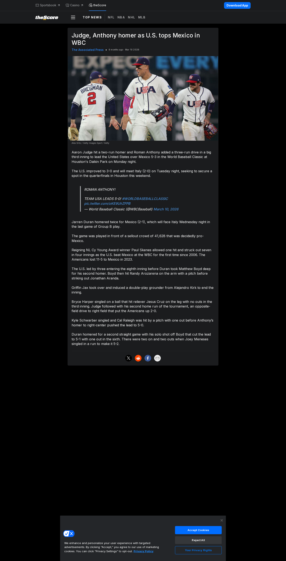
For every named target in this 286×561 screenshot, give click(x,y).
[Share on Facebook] (147, 358)
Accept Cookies (198, 530)
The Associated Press (88, 49)
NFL (111, 17)
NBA (121, 17)
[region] (143, 538)
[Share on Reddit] (138, 358)
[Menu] (73, 17)
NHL (131, 17)
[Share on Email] (157, 358)
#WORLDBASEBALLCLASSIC (145, 199)
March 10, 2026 (165, 209)
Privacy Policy (143, 551)
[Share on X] (128, 358)
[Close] (221, 520)
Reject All (198, 540)
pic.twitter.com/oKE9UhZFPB (107, 203)
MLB (142, 17)
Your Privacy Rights (198, 550)
